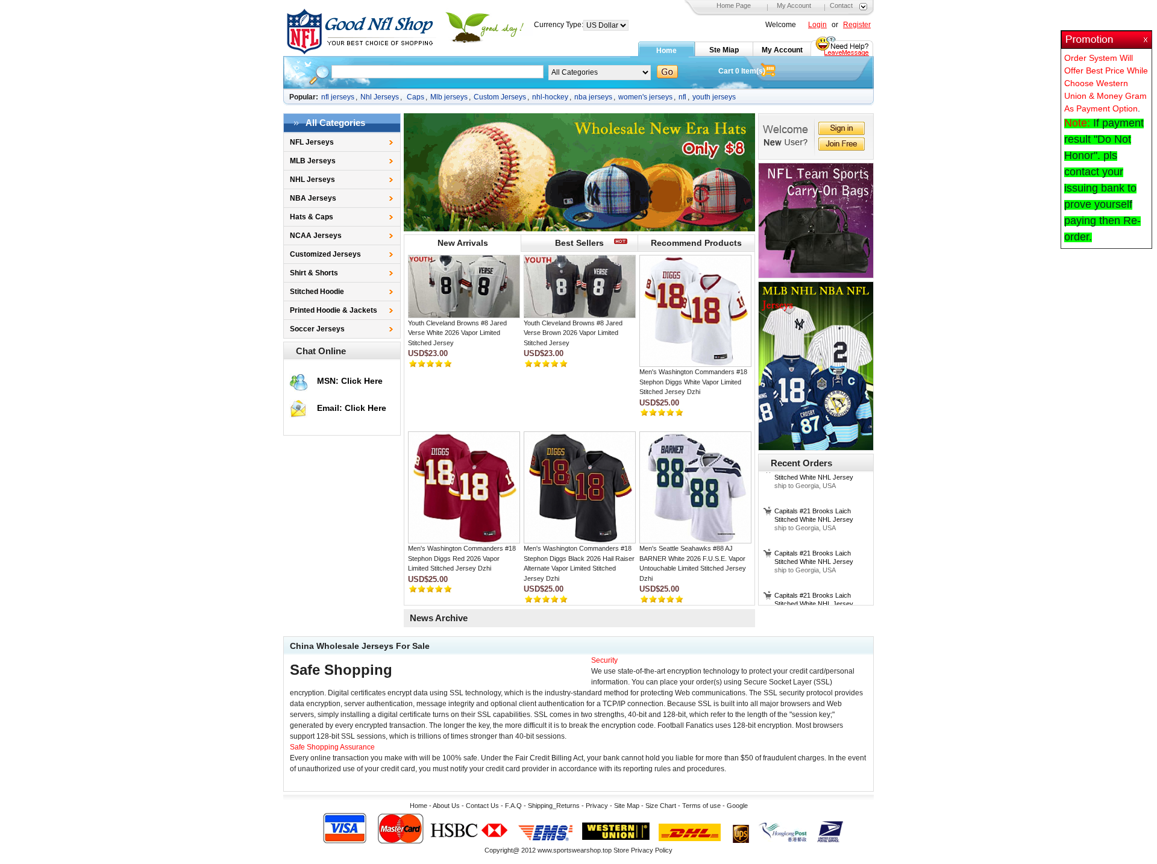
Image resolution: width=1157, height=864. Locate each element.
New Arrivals (462, 243)
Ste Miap (724, 50)
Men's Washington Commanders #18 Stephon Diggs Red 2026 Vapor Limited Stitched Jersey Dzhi (462, 558)
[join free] (841, 145)
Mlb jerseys (449, 97)
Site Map (626, 805)
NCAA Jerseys (316, 235)
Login (817, 24)
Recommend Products (696, 243)
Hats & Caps (311, 217)
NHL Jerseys (312, 179)
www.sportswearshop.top (575, 850)
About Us (446, 805)
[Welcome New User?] (787, 136)
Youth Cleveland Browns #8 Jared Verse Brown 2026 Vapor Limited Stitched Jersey (573, 332)
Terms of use (701, 805)
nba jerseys (593, 97)
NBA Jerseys (313, 198)
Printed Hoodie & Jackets (333, 310)
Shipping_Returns (554, 805)
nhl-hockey (550, 97)
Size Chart (660, 805)
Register (857, 24)
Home (666, 50)
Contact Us (482, 805)
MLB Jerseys (313, 161)
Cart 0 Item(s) (741, 71)
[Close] (1147, 36)
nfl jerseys (337, 97)
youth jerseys (714, 97)
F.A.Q (513, 805)
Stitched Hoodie (317, 291)
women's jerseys (645, 97)
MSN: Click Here (350, 381)
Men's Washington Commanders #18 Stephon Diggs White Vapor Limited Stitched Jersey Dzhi (693, 381)
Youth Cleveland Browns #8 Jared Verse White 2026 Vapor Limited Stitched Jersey (457, 332)
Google (737, 805)
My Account (794, 5)
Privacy (597, 805)
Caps (415, 97)
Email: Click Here (351, 408)
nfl (682, 97)
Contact (841, 5)
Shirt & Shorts (314, 273)
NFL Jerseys (312, 142)
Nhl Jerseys (379, 97)
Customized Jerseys (325, 254)
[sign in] (841, 129)
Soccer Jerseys (317, 329)
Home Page (733, 5)
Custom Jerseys (500, 97)
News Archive (439, 618)
